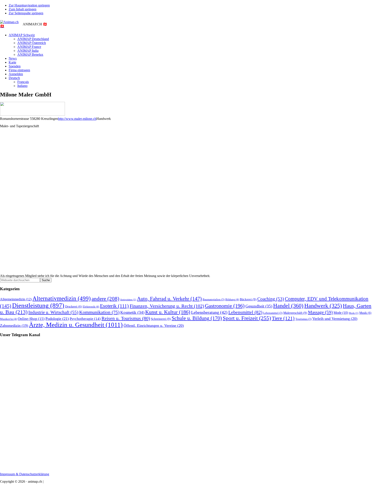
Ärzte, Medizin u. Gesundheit (76, 324)
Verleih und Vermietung (334, 318)
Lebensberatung (209, 312)
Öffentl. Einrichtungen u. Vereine (154, 325)
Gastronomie (225, 306)
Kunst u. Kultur (167, 312)
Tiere (283, 318)
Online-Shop (31, 319)
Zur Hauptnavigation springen (29, 5)
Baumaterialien (213, 299)
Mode (341, 312)
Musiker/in (8, 319)
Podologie (57, 318)
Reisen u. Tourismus (126, 318)
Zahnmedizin (14, 325)
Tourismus (303, 319)
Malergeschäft (295, 312)
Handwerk (323, 306)
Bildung (232, 299)
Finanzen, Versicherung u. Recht (167, 306)
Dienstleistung (38, 305)
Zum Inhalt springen (22, 9)
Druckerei (73, 306)
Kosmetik (132, 312)
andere (105, 298)
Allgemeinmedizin (16, 299)
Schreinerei (161, 319)
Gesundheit (258, 306)
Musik (365, 312)
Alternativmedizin (61, 298)
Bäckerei (248, 299)
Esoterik (114, 306)
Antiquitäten (128, 299)
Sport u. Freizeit (247, 318)
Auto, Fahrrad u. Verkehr (169, 298)
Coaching (270, 298)
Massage (320, 312)
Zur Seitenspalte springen (26, 13)
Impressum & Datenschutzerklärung (24, 474)
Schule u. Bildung (197, 318)
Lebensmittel (245, 312)
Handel (288, 306)
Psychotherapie (85, 319)
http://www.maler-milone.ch (77, 119)
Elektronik (91, 306)
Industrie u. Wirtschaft (53, 312)
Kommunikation (99, 312)
